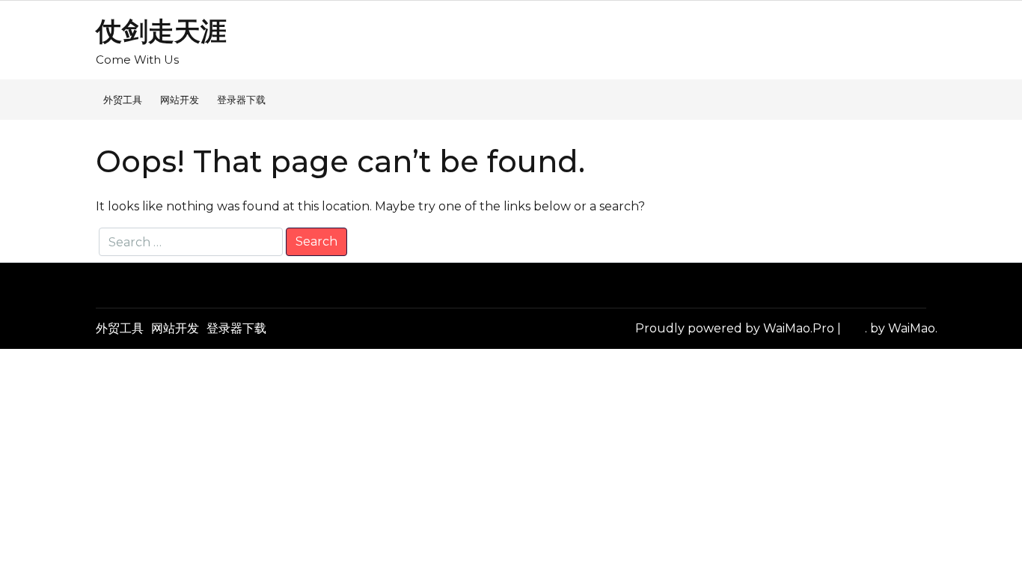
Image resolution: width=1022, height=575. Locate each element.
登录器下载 (241, 100)
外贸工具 (122, 100)
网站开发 (179, 100)
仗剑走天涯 (161, 31)
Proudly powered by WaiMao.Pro (736, 328)
